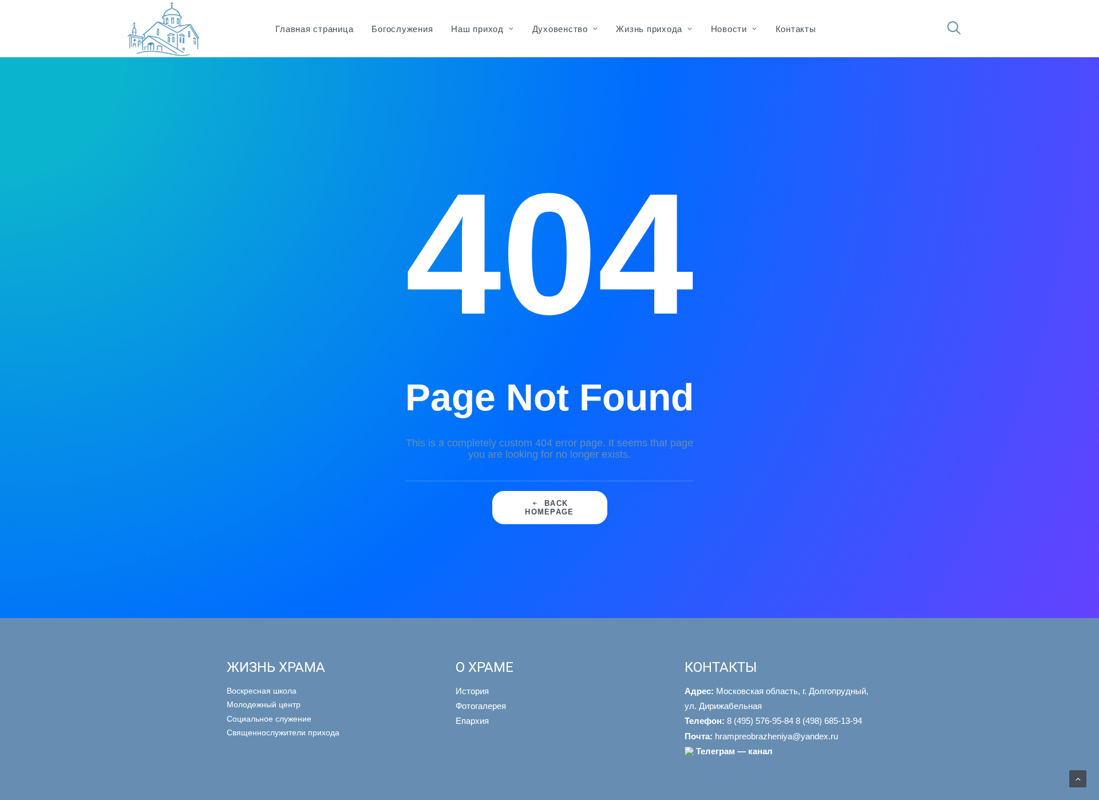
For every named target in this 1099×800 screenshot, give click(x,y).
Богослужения (402, 29)
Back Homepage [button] (549, 507)
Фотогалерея (481, 706)
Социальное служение (269, 718)
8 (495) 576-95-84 (739, 721)
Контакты (796, 29)
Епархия (472, 721)
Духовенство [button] (560, 29)
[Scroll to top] (1077, 778)
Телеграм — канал (734, 751)
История (472, 691)
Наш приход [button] (477, 29)
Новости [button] (729, 29)
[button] (959, 28)
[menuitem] (314, 28)
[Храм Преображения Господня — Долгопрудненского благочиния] (162, 28)
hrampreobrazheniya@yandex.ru (761, 736)
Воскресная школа (262, 690)
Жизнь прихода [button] (649, 29)
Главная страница (314, 29)
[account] (973, 33)
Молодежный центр (264, 704)
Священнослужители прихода (283, 732)
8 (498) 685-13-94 (829, 721)
